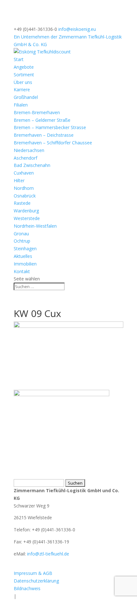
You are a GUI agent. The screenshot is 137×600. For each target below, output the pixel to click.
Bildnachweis (27, 588)
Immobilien (25, 264)
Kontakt (22, 271)
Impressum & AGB (33, 573)
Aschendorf (25, 158)
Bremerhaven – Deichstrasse (44, 135)
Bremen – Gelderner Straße (42, 120)
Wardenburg (26, 211)
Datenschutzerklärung (36, 581)
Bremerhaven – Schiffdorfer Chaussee (53, 143)
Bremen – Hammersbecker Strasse (50, 127)
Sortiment (24, 75)
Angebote (24, 67)
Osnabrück (25, 196)
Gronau (21, 234)
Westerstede (27, 218)
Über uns (23, 82)
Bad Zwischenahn (32, 165)
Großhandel (26, 97)
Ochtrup (22, 241)
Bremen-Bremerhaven (37, 112)
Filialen (21, 105)
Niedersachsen (29, 150)
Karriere (22, 89)
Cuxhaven (24, 173)
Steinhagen (25, 248)
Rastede (22, 203)
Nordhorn (24, 188)
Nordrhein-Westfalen (35, 226)
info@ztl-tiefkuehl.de (48, 554)
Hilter (19, 180)
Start (19, 59)
